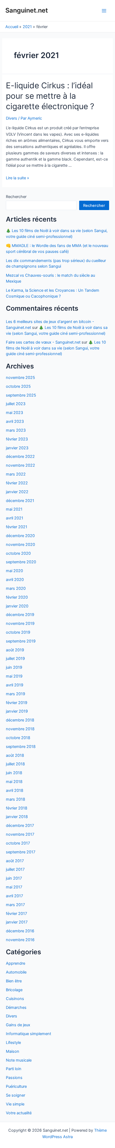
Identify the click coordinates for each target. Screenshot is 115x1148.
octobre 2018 (18, 737)
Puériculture (16, 1086)
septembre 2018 (21, 746)
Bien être (14, 981)
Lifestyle (13, 1042)
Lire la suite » (17, 178)
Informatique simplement (28, 1033)
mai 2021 (14, 509)
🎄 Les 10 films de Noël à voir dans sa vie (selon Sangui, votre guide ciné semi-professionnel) (56, 348)
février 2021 (16, 526)
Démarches (16, 1007)
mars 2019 (15, 693)
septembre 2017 (20, 852)
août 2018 (15, 755)
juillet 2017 (15, 869)
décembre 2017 (20, 825)
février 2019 (16, 702)
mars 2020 (16, 588)
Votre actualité (19, 1113)
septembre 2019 (21, 641)
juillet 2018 (15, 764)
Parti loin (13, 1068)
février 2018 (16, 808)
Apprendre (15, 963)
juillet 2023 (15, 403)
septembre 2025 (21, 395)
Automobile (16, 972)
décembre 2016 (20, 931)
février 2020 (17, 597)
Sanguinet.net (26, 10)
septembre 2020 (21, 562)
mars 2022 (16, 474)
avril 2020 (15, 579)
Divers (11, 118)
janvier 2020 (17, 606)
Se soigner (15, 1095)
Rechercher (16, 196)
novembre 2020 (20, 544)
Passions (14, 1077)
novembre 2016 (20, 939)
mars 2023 (16, 430)
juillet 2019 (15, 658)
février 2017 (16, 913)
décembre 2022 (20, 456)
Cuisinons (15, 998)
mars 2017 (15, 904)
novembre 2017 (20, 834)
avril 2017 (14, 896)
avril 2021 (14, 518)
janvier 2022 (17, 491)
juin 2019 (14, 667)
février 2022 (17, 483)
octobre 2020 (18, 553)
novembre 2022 (20, 465)
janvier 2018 (17, 816)
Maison (12, 1051)
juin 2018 (14, 772)
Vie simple (15, 1104)
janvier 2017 (17, 922)
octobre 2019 (18, 632)
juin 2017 (14, 878)
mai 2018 (14, 781)
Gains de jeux (18, 1024)
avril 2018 (14, 790)
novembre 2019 (20, 623)
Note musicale (19, 1060)
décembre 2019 (20, 614)
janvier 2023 (17, 448)
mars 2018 (15, 799)
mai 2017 (14, 887)
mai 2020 (14, 570)
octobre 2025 (18, 386)
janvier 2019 (17, 711)
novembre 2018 (20, 729)
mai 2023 (14, 412)
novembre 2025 (20, 377)
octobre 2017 (18, 843)
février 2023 (17, 439)
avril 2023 (15, 421)
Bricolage (14, 989)
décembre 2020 (20, 535)
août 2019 (15, 650)
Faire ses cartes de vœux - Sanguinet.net (43, 342)
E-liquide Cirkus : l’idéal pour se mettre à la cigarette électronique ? (50, 96)
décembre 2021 (20, 500)
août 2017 (15, 860)
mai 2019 (14, 676)
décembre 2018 (20, 720)
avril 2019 (14, 685)
